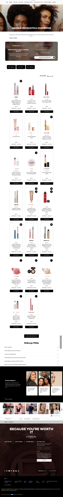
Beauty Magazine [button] (47, 2)
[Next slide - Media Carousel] (62, 409)
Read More (13, 38)
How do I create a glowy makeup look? (43, 45)
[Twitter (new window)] (11, 470)
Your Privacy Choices (6, 494)
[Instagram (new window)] (7, 471)
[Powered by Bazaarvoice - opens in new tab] (55, 416)
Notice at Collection (18, 494)
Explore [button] (54, 2)
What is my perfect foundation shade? (43, 53)
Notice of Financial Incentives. (43, 457)
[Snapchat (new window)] (16, 471)
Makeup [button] (10, 2)
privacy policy (13, 490)
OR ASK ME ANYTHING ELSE (45, 57)
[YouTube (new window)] (9, 470)
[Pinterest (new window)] (13, 471)
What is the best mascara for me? (44, 49)
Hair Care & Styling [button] (28, 2)
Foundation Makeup (27, 418)
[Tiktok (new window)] (18, 471)
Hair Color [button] (21, 2)
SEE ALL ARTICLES (8, 399)
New (7, 2)
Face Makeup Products (36, 418)
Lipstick (20, 418)
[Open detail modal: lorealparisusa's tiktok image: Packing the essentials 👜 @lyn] (19, 408)
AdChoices (3, 490)
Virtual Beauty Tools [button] (38, 2)
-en (7, 478)
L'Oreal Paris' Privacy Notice (46, 456)
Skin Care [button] (15, 2)
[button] (61, 342)
